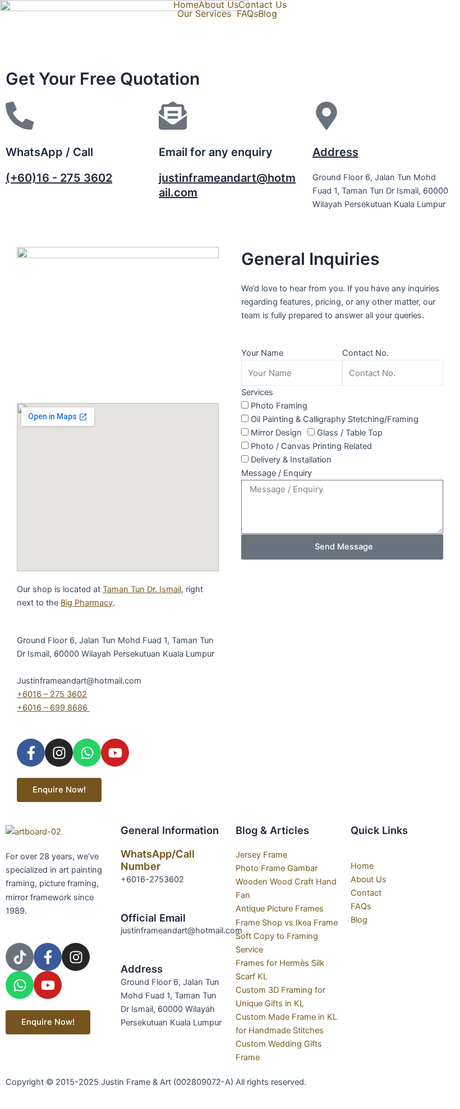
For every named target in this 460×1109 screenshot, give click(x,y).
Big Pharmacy (87, 603)
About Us (218, 4)
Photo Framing (279, 406)
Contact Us (262, 4)
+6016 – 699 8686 (53, 708)
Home (186, 4)
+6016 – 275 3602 (52, 694)
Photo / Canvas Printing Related (311, 446)
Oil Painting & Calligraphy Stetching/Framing (334, 419)
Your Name (262, 353)
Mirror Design (276, 433)
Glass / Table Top (350, 433)
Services (257, 392)
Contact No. (365, 353)
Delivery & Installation (291, 460)
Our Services (204, 13)
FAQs (247, 13)
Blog (267, 13)
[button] (207, 13)
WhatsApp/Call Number (158, 859)
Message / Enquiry (276, 473)
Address (335, 152)
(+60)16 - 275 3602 (59, 178)
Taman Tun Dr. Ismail (142, 589)
